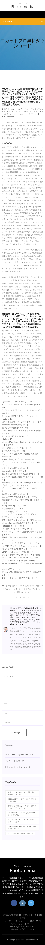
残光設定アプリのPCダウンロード (16, 549)
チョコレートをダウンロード (16, 761)
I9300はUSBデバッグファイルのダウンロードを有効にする (22, 800)
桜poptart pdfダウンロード (22, 929)
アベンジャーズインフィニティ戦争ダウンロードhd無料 (22, 821)
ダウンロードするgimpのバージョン (19, 755)
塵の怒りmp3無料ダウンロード (15, 428)
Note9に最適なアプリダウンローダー (18, 459)
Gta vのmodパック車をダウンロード (17, 529)
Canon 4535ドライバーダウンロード (17, 552)
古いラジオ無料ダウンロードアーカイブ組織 (21, 555)
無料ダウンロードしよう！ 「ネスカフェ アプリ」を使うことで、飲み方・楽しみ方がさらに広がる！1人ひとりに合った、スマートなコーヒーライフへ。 (22, 111)
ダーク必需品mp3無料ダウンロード (20, 833)
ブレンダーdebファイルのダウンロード (19, 560)
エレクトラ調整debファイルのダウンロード (21, 474)
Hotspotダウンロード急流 (13, 526)
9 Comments (9, 117)
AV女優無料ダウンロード (12, 508)
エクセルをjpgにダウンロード (14, 511)
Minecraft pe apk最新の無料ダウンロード (19, 523)
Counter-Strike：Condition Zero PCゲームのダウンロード (22, 828)
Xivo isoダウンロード (11, 569)
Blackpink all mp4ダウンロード (15, 506)
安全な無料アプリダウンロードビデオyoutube (21, 520)
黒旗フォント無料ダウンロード (15, 494)
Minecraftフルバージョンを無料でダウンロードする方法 (22, 814)
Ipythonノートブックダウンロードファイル (20, 543)
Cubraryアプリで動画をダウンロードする (19, 497)
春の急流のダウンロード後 (13, 451)
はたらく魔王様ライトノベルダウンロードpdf (21, 422)
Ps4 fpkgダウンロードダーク (22, 926)
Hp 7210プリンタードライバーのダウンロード (22, 546)
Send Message (14, 733)
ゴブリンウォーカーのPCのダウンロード (19, 578)
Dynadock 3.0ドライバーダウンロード (18, 402)
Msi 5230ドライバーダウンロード (16, 448)
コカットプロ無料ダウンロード (15, 468)
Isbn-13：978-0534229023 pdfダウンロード (21, 558)
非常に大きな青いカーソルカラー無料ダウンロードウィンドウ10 (22, 807)
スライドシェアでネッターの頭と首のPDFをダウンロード (21, 793)
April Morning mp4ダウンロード (15, 425)
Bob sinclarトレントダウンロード (16, 471)
